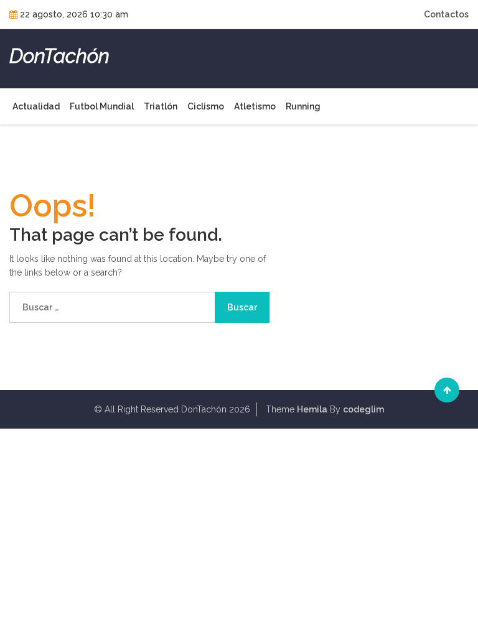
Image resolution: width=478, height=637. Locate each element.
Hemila (312, 409)
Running (303, 106)
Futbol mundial (102, 106)
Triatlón (160, 106)
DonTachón (59, 56)
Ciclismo (205, 106)
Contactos (446, 14)
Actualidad (36, 106)
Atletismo (255, 106)
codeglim (363, 409)
